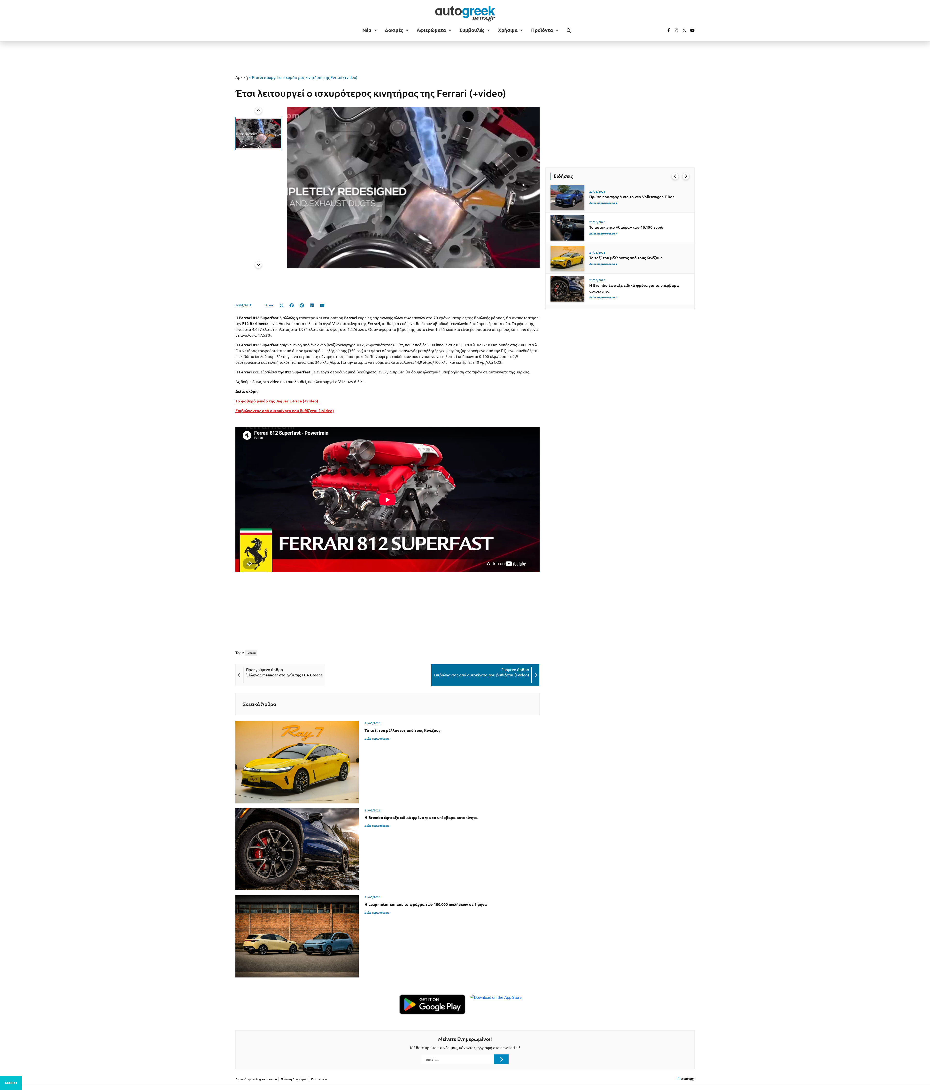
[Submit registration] (501, 1059)
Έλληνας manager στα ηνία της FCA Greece (284, 675)
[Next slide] (258, 264)
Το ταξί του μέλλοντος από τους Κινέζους (625, 258)
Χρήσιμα (508, 30)
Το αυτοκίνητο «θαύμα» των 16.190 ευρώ (626, 227)
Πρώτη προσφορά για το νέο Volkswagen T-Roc (631, 197)
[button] (258, 133)
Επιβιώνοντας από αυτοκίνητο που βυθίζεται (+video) (284, 411)
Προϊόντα (542, 30)
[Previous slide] (258, 110)
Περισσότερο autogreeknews (254, 1079)
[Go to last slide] (675, 176)
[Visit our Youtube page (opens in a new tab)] (691, 30)
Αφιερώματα (431, 30)
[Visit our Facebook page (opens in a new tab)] (666, 30)
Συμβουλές (471, 30)
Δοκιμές (394, 30)
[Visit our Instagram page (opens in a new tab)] (674, 30)
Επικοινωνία (319, 1079)
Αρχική (241, 77)
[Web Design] (685, 1079)
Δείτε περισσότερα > (377, 738)
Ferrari (251, 653)
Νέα (366, 30)
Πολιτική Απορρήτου (294, 1079)
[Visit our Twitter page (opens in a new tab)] (682, 30)
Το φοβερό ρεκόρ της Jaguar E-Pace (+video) (276, 401)
